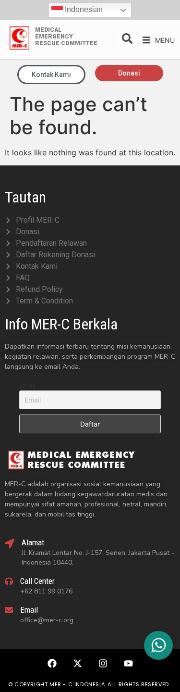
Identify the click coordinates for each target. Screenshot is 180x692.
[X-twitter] (77, 663)
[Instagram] (103, 663)
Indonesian (83, 9)
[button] (159, 40)
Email (27, 385)
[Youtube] (128, 663)
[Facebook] (52, 663)
